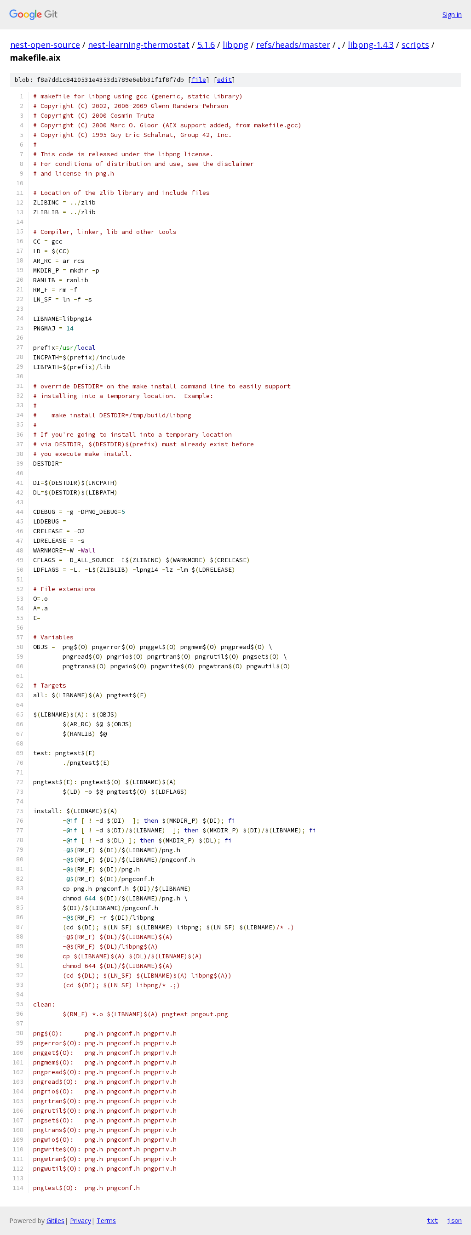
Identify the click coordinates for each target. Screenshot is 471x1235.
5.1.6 (206, 44)
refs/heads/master (293, 44)
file (198, 80)
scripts (415, 44)
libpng (235, 44)
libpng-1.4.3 (371, 44)
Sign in (452, 14)
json (454, 1220)
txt (432, 1220)
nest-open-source (45, 44)
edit (224, 80)
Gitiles (55, 1220)
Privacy (80, 1220)
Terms (106, 1220)
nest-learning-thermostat (139, 44)
